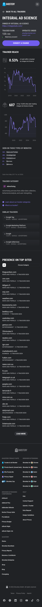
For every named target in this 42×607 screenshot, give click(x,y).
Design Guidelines (28, 515)
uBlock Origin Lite (7, 531)
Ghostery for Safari (30, 472)
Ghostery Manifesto (8, 546)
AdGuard (4, 498)
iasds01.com (26, 35)
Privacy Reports (7, 550)
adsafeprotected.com (29, 33)
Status (4, 541)
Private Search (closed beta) (12, 467)
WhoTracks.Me (9, 472)
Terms (12, 593)
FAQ (24, 496)
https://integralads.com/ (12, 26)
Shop (3, 565)
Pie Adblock (5, 517)
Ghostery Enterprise (8, 560)
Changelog (5, 574)
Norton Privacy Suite (8, 512)
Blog (3, 569)
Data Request (27, 510)
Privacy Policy (20, 593)
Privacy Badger (6, 522)
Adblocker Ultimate (8, 507)
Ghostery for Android (30, 486)
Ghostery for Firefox (30, 467)
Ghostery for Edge (29, 481)
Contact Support (28, 501)
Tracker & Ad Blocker (10, 462)
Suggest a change (21, 43)
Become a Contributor (9, 555)
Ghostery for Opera (30, 477)
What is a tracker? (11, 205)
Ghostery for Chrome (30, 462)
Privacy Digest (8, 477)
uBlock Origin (6, 526)
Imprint (29, 593)
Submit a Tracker (28, 506)
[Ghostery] (8, 4)
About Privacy (27, 520)
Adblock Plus (6, 503)
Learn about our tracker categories (17, 202)
